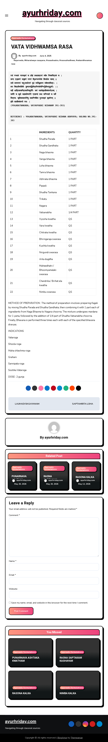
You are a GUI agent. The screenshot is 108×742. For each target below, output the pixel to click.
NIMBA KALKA (68, 693)
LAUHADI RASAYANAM (26, 403)
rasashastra (52, 60)
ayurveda (19, 60)
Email (12, 575)
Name (12, 561)
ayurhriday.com (52, 13)
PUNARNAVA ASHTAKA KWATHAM (25, 659)
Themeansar (77, 737)
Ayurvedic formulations (23, 38)
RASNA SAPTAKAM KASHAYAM (71, 659)
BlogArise (62, 737)
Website (13, 588)
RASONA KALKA (85, 477)
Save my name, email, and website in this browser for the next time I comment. (49, 602)
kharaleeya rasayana (35, 60)
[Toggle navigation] (6, 16)
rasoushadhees (67, 60)
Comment (14, 515)
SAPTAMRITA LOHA (83, 403)
